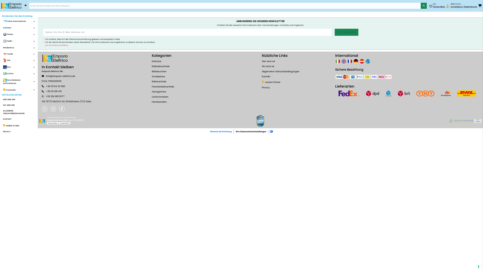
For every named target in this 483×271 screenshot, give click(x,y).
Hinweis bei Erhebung (221, 131)
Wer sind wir (268, 61)
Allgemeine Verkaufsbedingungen (280, 71)
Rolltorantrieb (159, 81)
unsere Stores (272, 82)
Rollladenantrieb (161, 66)
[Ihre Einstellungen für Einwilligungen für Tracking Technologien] (478, 266)
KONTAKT (7, 119)
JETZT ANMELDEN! (346, 32)
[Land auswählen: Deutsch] (25, 5)
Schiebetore (158, 76)
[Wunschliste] (430, 6)
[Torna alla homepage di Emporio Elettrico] (42, 120)
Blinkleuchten (159, 71)
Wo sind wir (268, 66)
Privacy (266, 87)
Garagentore (159, 91)
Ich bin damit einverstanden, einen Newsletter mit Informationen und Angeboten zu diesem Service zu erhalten (100, 42)
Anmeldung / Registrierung (464, 6)
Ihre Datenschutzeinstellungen (251, 131)
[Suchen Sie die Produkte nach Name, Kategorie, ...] (424, 6)
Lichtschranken (160, 96)
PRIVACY (7, 131)
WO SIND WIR (9, 105)
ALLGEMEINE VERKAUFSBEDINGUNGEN (14, 112)
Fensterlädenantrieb (163, 86)
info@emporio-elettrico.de (60, 76)
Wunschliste (439, 6)
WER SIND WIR (9, 99)
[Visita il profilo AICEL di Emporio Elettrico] (464, 121)
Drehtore (156, 61)
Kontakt (266, 76)
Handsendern (159, 101)
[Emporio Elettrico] (11, 6)
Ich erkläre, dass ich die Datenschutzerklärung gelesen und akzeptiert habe (82, 39)
